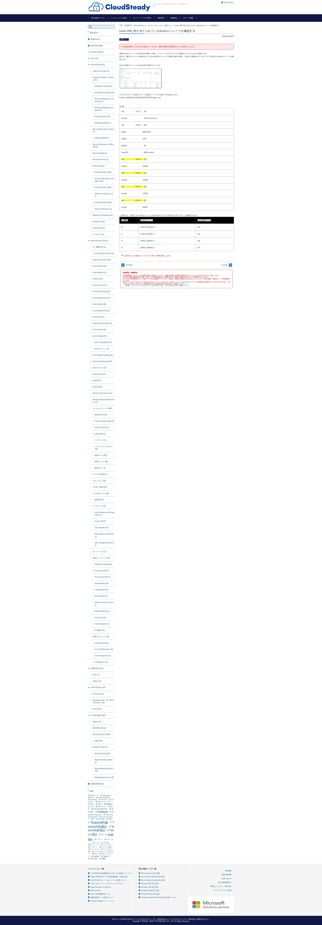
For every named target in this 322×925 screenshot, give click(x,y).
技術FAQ (161, 18)
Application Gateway (103, 564)
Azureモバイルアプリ (104, 802)
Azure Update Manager (103, 355)
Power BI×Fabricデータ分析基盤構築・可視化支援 (109, 877)
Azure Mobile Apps (104, 797)
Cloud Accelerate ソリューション (103, 901)
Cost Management (102, 656)
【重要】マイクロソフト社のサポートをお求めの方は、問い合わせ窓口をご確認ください (157, 285)
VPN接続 (100, 630)
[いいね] (122, 255)
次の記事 (224, 265)
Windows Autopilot (102, 123)
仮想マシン (169, 25)
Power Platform (98, 687)
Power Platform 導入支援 (150, 894)
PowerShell (94, 817)
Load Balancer (101, 590)
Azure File (98, 279)
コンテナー (100, 440)
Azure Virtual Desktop (102, 361)
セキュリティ (99, 481)
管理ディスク (101, 462)
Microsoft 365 (98, 65)
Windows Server (100, 747)
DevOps (97, 380)
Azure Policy (98, 317)
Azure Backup (101, 643)
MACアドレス (102, 806)
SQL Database (102, 528)
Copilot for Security (101, 71)
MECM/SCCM (99, 728)
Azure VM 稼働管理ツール (100, 894)
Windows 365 (99, 228)
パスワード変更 (106, 847)
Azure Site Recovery (104, 649)
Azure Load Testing (101, 291)
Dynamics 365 (97, 52)
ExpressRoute (101, 583)
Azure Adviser (99, 266)
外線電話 (96, 856)
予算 (95, 854)
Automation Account (102, 260)
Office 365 (98, 166)
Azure (92, 797)
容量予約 (99, 500)
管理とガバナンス (101, 637)
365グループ (94, 795)
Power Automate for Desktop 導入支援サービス (158, 897)
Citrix (96, 675)
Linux (94, 58)
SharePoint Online (103, 202)
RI (93, 819)
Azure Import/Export (103, 342)
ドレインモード (108, 845)
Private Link (100, 618)
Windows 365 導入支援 (149, 887)
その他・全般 (100, 487)
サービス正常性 (100, 474)
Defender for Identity (103, 86)
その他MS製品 (98, 715)
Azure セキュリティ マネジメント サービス (107, 883)
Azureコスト (99, 368)
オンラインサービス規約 (222, 890)
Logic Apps (100, 434)
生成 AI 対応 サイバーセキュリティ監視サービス (109, 880)
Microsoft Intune (102, 116)
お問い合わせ (226, 878)
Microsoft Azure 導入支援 (150, 873)
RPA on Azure (96, 890)
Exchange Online (103, 172)
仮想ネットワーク (101, 558)
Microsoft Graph (100, 153)
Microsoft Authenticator (100, 809)
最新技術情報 (97, 784)
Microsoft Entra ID (101, 734)
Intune (100, 804)
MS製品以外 (97, 668)
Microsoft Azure (139, 25)
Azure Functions (102, 427)
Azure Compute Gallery (104, 421)
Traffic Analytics (102, 624)
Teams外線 (99, 822)
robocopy (102, 819)
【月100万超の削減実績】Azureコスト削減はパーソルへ (111, 873)
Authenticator (107, 795)
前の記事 (129, 265)
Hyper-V (97, 722)
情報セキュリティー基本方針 (220, 886)
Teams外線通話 (101, 824)
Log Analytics (101, 662)
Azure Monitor (99, 304)
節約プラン (100, 468)
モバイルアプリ (108, 849)
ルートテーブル (100, 551)
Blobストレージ (102, 349)
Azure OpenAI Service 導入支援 (153, 880)
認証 (104, 859)
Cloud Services (99, 374)
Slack (110, 819)
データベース (99, 506)
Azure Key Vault (100, 285)
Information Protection (104, 92)
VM (102, 834)
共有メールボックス (100, 855)
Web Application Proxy (104, 777)
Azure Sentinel (99, 330)
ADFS (98, 741)
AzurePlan (94, 799)
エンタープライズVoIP (102, 843)
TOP (121, 25)
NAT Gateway (101, 596)
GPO (92, 804)
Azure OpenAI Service (104, 253)
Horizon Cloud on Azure (102, 393)
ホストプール (95, 849)
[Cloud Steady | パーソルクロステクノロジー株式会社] (119, 6)
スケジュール (95, 845)
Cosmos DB (100, 521)
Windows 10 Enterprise (103, 215)
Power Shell (109, 815)
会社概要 (228, 871)
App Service (101, 415)
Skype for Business (103, 209)
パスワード (94, 847)
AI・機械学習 (99, 247)
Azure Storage (99, 336)
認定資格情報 (226, 875)
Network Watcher (102, 611)
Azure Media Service (101, 298)
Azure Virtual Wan (102, 577)
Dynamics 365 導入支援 (150, 890)
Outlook (103, 811)
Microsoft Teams (103, 187)
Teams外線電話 (101, 828)
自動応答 (106, 856)
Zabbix (97, 681)
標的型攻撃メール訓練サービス (102, 897)
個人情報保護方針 (224, 882)
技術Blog (173, 18)
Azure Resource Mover (102, 323)
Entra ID (97, 387)
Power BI (97, 709)
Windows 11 (99, 222)
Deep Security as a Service (101, 887)
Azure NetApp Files (101, 311)
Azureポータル (102, 493)
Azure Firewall (101, 571)
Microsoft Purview (100, 159)
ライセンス (98, 234)
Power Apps (98, 694)
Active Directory (102, 753)
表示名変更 (94, 858)
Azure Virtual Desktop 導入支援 (152, 877)
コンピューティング (155, 25)
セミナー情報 (188, 18)
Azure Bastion (99, 272)
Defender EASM (102, 138)
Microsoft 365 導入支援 (149, 883)
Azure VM (104, 799)
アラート (100, 839)
